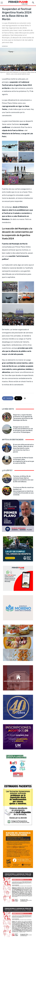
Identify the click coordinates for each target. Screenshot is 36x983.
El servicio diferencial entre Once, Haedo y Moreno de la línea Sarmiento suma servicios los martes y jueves (23, 448)
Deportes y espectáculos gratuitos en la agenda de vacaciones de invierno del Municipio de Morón (23, 417)
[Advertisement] (18, 960)
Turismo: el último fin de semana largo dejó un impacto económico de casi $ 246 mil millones (23, 479)
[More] (25, 398)
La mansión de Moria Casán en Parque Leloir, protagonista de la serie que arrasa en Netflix (23, 460)
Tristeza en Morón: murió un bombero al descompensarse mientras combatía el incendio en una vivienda (23, 491)
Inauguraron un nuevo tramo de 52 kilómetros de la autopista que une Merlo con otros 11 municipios (23, 429)
